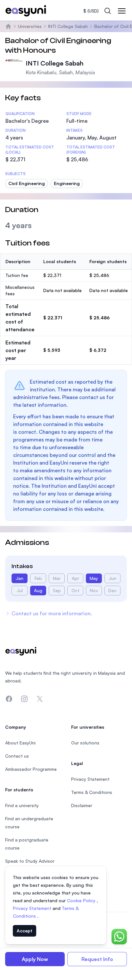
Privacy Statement (33, 908)
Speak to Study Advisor (29, 861)
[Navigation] (122, 11)
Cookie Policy (82, 900)
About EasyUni (20, 742)
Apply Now (35, 959)
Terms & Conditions (91, 792)
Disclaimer (81, 805)
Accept (24, 930)
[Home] (8, 26)
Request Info (97, 959)
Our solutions (85, 742)
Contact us (17, 756)
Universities (30, 26)
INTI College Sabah (68, 26)
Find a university (22, 805)
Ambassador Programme (31, 769)
